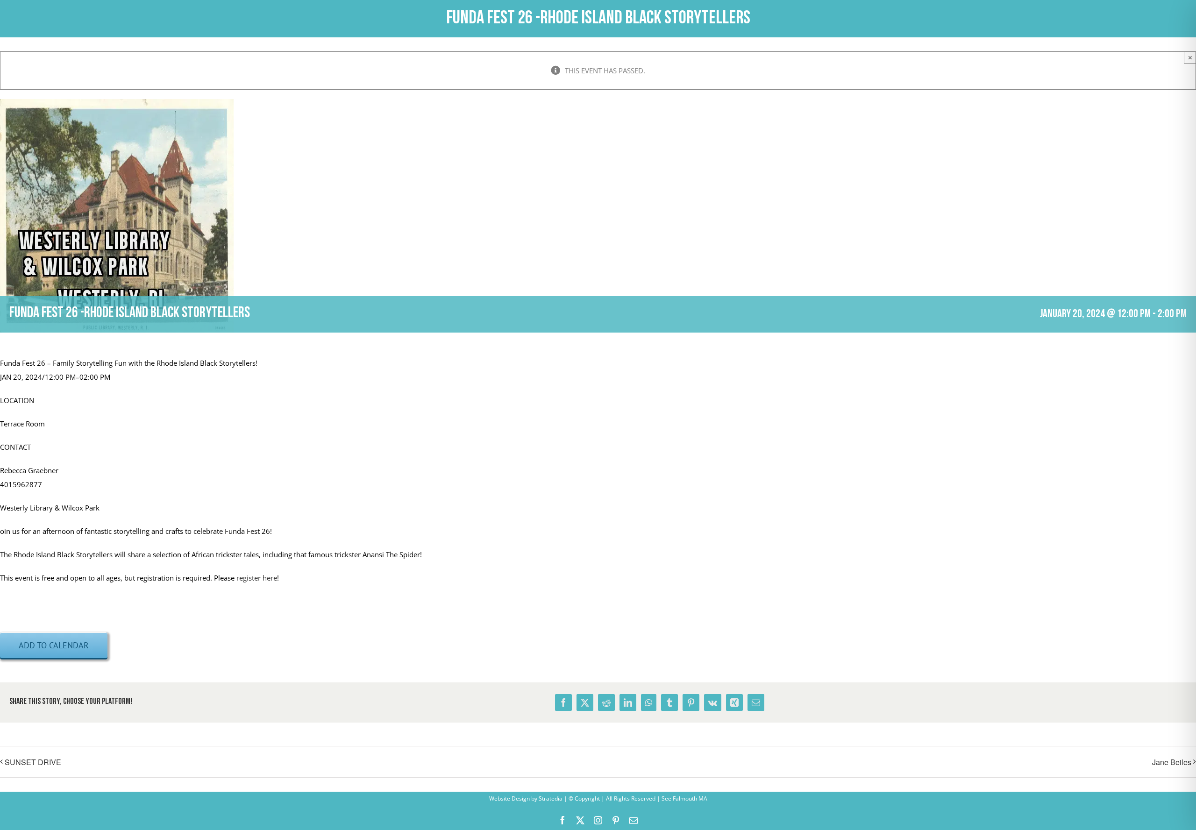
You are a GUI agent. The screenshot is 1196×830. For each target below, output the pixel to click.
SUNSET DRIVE (33, 762)
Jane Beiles (1171, 762)
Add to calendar (54, 645)
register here (256, 577)
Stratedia (550, 798)
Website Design (509, 798)
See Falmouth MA (683, 798)
